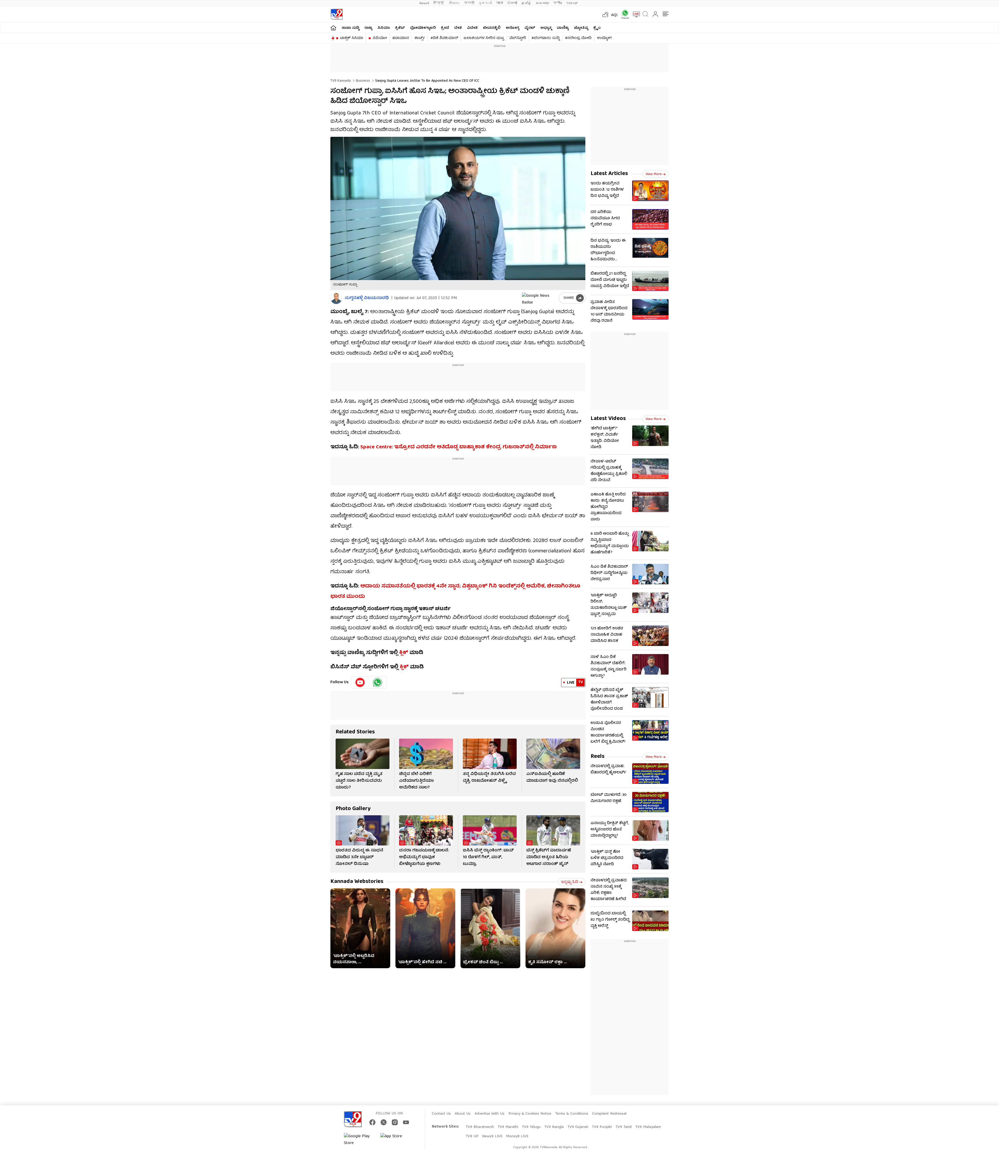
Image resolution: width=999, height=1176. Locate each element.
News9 (424, 3)
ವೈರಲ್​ (529, 28)
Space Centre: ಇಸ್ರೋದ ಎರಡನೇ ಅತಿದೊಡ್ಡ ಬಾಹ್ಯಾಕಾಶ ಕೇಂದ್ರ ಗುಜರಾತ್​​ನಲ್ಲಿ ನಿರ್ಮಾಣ (458, 447)
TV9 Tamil (624, 1127)
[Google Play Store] (359, 1140)
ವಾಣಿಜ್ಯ (563, 28)
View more (653, 174)
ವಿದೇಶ (472, 28)
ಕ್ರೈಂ (597, 28)
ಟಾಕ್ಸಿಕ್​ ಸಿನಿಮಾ (351, 38)
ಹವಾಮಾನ (400, 38)
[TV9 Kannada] (336, 14)
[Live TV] (634, 14)
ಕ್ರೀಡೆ (445, 28)
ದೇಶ (458, 28)
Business (362, 81)
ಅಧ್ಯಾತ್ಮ (546, 28)
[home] (333, 27)
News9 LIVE (492, 1136)
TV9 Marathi (508, 1127)
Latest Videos (608, 419)
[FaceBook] (372, 1122)
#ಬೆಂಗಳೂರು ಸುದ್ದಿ (545, 38)
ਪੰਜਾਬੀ (512, 3)
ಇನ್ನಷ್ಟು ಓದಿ (569, 882)
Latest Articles (609, 174)
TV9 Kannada (340, 81)
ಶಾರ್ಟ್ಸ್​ (419, 38)
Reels (598, 757)
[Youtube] (360, 682)
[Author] (336, 298)
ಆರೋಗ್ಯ (512, 28)
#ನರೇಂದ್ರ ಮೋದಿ (578, 38)
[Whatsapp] (623, 14)
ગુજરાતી (485, 3)
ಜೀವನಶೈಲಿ (492, 28)
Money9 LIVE (517, 1136)
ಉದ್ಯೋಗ (604, 38)
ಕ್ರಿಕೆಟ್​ (400, 28)
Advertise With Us (489, 1113)
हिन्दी (439, 3)
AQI (614, 15)
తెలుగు (454, 3)
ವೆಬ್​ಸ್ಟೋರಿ (517, 38)
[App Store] (396, 1140)
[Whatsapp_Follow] (377, 682)
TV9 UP (472, 1136)
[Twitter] (384, 1122)
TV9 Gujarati (577, 1127)
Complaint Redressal (609, 1113)
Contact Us (441, 1113)
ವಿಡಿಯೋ (380, 38)
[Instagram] (395, 1122)
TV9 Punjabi (602, 1127)
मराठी (469, 3)
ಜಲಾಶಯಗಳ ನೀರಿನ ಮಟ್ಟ (484, 38)
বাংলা (499, 3)
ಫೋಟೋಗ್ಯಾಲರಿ (423, 28)
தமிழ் (526, 3)
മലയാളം (542, 3)
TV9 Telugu (531, 1127)
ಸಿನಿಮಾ (383, 28)
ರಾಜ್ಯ (368, 28)
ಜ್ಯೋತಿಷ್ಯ (581, 28)
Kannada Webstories (356, 882)
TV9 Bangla (554, 1127)
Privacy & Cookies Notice (529, 1113)
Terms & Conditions (571, 1113)
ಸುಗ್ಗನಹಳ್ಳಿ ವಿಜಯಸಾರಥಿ (367, 298)
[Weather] (605, 14)
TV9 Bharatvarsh (480, 1127)
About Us (463, 1113)
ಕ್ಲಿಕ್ (403, 652)
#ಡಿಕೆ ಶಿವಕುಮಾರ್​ (444, 38)
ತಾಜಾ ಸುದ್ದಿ (350, 28)
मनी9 (557, 3)
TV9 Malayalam (648, 1127)
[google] (539, 298)
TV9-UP (572, 3)
